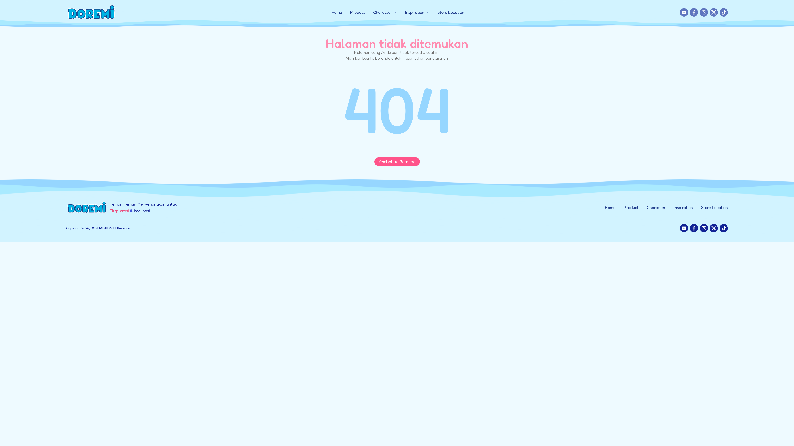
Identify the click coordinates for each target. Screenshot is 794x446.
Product (357, 12)
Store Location (451, 12)
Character (656, 207)
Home (336, 12)
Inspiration (683, 207)
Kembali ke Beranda (397, 161)
